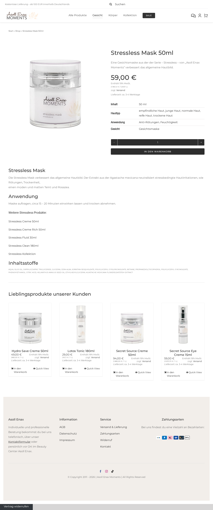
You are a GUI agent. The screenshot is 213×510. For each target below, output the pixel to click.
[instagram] (106, 471)
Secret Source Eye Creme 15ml (183, 353)
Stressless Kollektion (22, 254)
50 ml (142, 104)
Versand (120, 90)
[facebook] (100, 471)
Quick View (42, 368)
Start (10, 31)
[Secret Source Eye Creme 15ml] (183, 324)
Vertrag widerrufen (16, 506)
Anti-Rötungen (149, 122)
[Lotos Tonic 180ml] (81, 324)
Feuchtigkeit (169, 122)
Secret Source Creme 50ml (132, 353)
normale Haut (191, 110)
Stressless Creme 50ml (23, 221)
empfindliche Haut (151, 110)
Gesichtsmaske (149, 128)
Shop (17, 31)
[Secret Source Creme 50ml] (132, 324)
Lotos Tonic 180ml (81, 351)
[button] (11, 342)
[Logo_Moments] (22, 12)
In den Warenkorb (157, 151)
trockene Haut (163, 115)
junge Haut (173, 110)
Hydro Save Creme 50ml (30, 351)
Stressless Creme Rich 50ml (26, 229)
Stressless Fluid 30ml (22, 237)
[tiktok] (112, 471)
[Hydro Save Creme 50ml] (30, 324)
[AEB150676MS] (55, 86)
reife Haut (145, 115)
